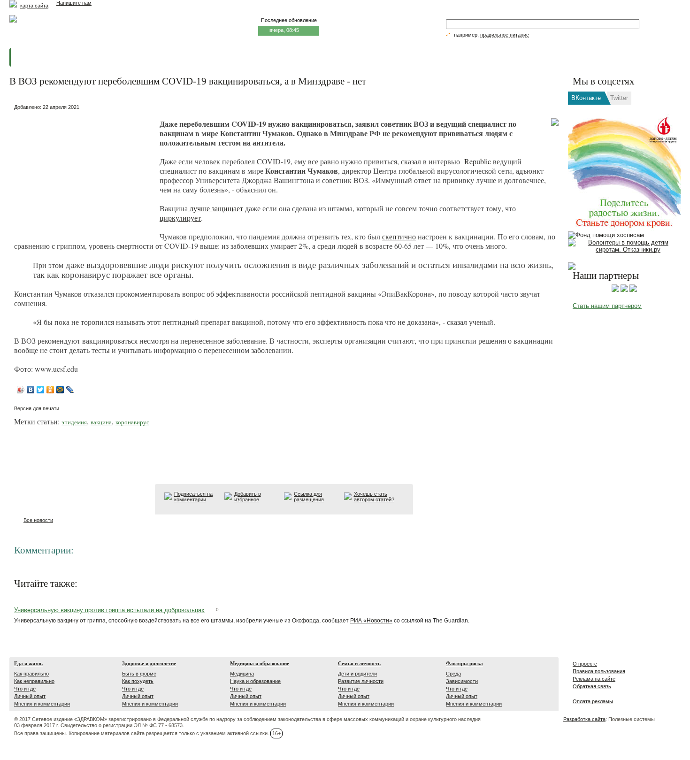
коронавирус (132, 422)
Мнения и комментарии (42, 703)
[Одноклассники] (50, 390)
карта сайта (34, 5)
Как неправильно (34, 681)
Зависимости (462, 681)
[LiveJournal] (70, 390)
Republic (477, 161)
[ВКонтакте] (31, 390)
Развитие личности (360, 681)
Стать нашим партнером (607, 305)
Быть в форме (139, 673)
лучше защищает (215, 208)
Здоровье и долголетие (149, 663)
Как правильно (31, 673)
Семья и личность (359, 663)
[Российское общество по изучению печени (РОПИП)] (615, 290)
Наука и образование (255, 681)
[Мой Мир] (60, 390)
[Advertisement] (84, 171)
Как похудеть (137, 681)
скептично (399, 236)
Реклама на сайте (594, 679)
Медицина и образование (259, 663)
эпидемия (74, 422)
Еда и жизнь (28, 663)
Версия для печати (36, 408)
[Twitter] (41, 390)
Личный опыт (30, 696)
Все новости (38, 520)
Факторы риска (464, 663)
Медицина (242, 673)
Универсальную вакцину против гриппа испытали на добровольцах (109, 610)
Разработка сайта (584, 719)
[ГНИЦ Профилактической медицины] (633, 290)
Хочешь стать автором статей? (374, 496)
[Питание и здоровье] (624, 290)
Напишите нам (74, 3)
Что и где (25, 688)
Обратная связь (592, 686)
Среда (453, 673)
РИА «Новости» (371, 620)
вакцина (101, 422)
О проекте (585, 664)
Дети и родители (357, 673)
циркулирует (180, 218)
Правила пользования (599, 671)
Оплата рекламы (593, 701)
